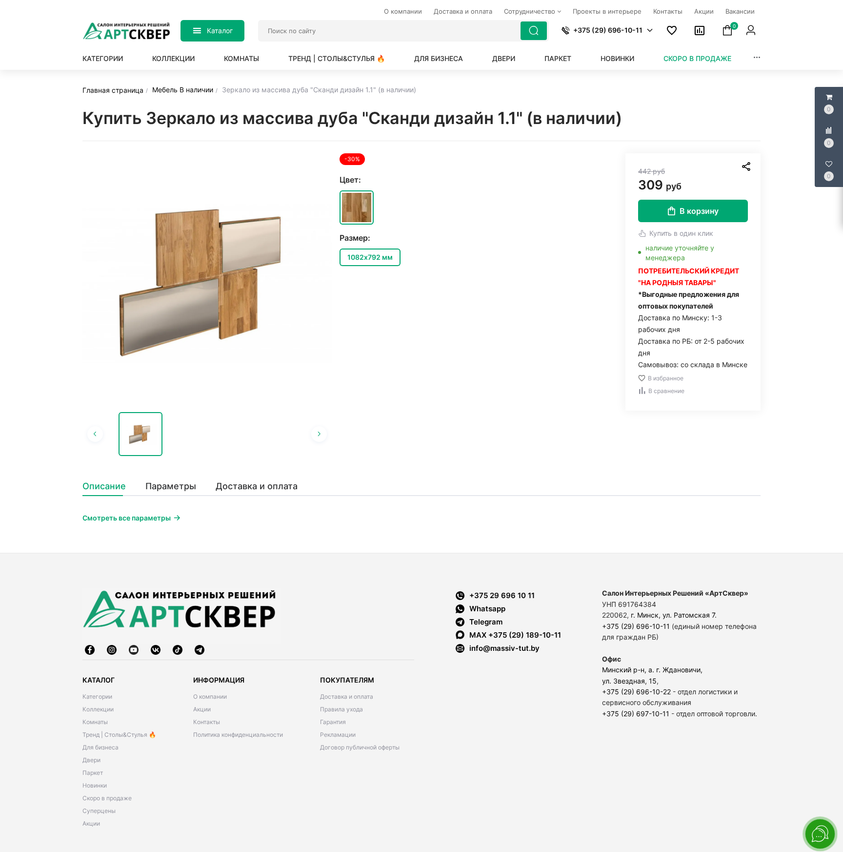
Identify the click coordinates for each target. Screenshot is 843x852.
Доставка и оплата (346, 696)
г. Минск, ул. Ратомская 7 (673, 615)
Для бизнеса (438, 58)
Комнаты (241, 58)
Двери (503, 58)
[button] (649, 30)
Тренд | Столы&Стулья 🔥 (336, 58)
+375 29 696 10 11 (502, 595)
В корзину (699, 211)
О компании (210, 696)
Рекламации (338, 734)
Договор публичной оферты (360, 747)
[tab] (109, 486)
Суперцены (99, 810)
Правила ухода (341, 709)
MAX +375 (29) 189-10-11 (515, 635)
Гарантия (333, 722)
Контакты (206, 722)
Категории (102, 58)
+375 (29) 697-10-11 (635, 713)
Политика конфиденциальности (238, 734)
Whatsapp (487, 608)
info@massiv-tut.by (504, 648)
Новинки (617, 58)
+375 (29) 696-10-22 (636, 691)
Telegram (485, 621)
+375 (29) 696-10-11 (636, 626)
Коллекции (173, 58)
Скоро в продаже (697, 58)
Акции (91, 823)
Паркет (557, 58)
